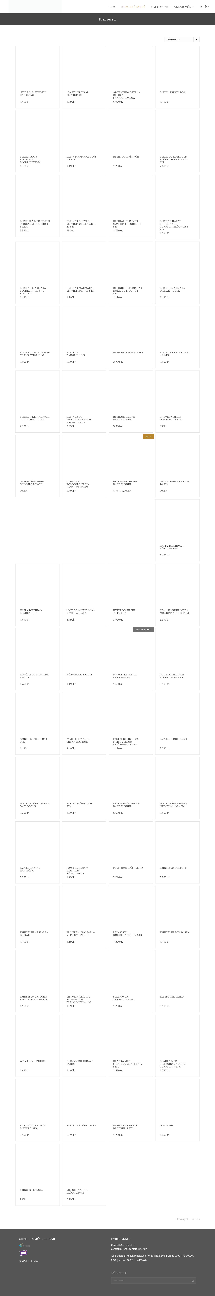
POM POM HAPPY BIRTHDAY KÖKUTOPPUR (77, 870)
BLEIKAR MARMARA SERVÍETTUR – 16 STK (80, 289)
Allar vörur (185, 6)
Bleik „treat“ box (173, 92)
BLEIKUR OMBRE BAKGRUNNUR (124, 418)
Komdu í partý (133, 6)
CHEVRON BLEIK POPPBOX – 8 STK (171, 418)
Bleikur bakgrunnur (76, 354)
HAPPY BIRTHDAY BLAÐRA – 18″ (31, 611)
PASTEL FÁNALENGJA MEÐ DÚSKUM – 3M (173, 805)
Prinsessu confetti (174, 867)
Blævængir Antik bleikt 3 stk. (32, 1127)
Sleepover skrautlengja (123, 998)
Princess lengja (31, 1190)
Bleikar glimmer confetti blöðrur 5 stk (127, 224)
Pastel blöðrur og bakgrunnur (126, 805)
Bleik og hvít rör (126, 156)
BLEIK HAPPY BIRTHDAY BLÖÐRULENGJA (30, 159)
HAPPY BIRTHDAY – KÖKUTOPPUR (172, 547)
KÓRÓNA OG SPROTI (79, 674)
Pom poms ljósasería (128, 867)
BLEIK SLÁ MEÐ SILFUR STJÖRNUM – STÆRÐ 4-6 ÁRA (35, 224)
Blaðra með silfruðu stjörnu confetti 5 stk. (172, 1064)
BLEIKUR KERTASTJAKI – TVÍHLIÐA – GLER (35, 418)
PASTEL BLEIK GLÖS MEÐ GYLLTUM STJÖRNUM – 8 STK (126, 742)
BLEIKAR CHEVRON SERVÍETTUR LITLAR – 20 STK (81, 224)
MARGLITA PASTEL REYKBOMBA (125, 676)
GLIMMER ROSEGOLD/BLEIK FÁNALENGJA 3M (78, 484)
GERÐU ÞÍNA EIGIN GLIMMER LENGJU (32, 483)
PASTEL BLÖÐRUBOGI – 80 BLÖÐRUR (34, 805)
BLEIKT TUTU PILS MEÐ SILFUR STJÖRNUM (35, 354)
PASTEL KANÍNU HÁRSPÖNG (30, 869)
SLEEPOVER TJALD (172, 996)
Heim (111, 6)
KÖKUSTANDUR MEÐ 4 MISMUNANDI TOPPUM (174, 611)
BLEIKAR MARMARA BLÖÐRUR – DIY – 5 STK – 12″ (33, 291)
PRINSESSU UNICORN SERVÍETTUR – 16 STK (34, 998)
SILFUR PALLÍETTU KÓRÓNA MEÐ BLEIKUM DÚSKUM (79, 999)
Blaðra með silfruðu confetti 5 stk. (127, 1064)
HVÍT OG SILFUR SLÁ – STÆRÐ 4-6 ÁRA (81, 611)
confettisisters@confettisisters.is (129, 1248)
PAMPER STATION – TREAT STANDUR (79, 740)
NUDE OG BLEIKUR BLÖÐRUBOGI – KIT (172, 676)
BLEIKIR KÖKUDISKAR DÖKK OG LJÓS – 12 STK (127, 291)
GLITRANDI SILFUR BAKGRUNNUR (125, 483)
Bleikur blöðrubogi (81, 1125)
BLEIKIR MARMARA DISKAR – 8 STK (172, 289)
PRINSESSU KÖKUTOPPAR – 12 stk (127, 933)
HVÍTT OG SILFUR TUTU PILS (124, 611)
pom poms (166, 1125)
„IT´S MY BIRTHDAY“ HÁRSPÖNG (33, 93)
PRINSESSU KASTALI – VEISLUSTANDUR (81, 933)
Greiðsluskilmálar (28, 1261)
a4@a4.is (142, 1260)
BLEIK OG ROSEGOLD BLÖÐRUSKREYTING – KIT (174, 159)
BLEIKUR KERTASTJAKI (128, 352)
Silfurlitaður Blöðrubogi (77, 1191)
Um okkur (159, 6)
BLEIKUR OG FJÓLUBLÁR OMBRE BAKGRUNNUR (79, 419)
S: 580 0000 (174, 1255)
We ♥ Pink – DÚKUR (33, 1061)
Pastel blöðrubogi (173, 739)
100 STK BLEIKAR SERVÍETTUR (78, 93)
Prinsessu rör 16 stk (174, 932)
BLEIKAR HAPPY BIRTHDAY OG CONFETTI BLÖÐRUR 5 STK (174, 225)
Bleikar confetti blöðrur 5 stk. (125, 1127)
